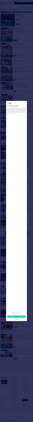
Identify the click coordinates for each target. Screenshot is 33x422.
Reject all (16, 319)
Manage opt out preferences (16, 312)
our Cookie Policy (13, 113)
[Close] (26, 102)
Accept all (16, 316)
